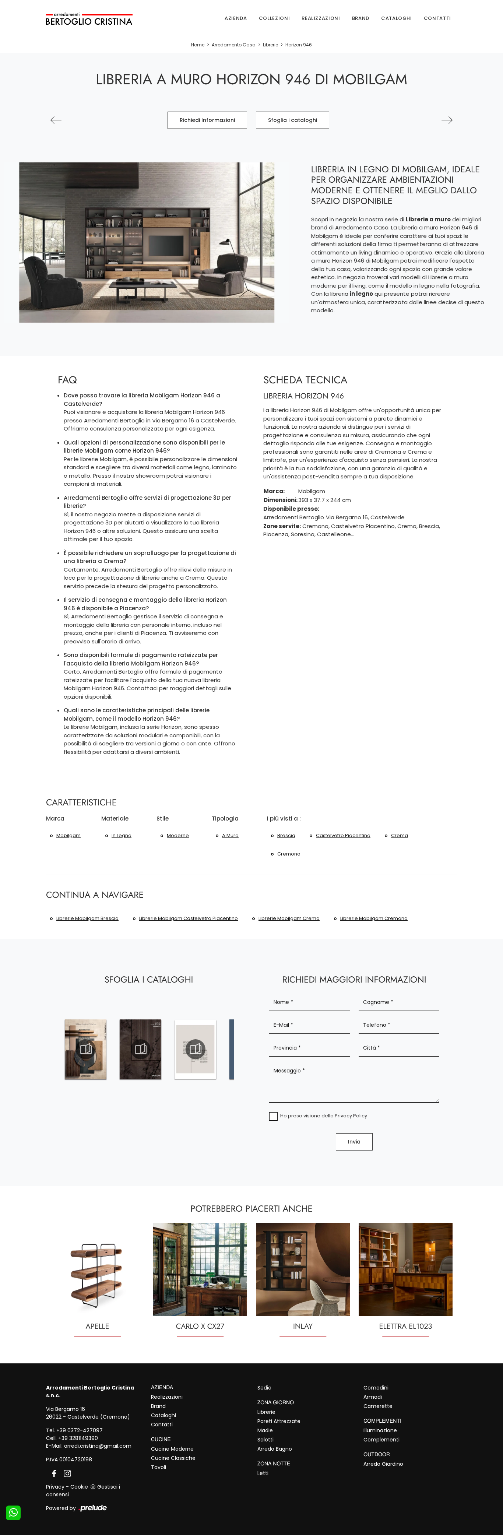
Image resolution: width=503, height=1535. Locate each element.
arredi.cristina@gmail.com (97, 1446)
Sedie (264, 1387)
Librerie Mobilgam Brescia (87, 918)
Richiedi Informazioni (207, 120)
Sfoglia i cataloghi (292, 120)
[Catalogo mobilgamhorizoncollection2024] (140, 1049)
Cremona (288, 853)
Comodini (375, 1387)
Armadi (372, 1397)
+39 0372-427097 (79, 1430)
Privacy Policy (351, 1115)
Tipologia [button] (225, 818)
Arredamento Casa (234, 45)
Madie (265, 1430)
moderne (178, 835)
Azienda (236, 18)
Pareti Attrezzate (278, 1421)
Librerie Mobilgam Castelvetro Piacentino (188, 918)
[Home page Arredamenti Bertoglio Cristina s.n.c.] (89, 18)
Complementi (381, 1439)
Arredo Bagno (274, 1449)
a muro (230, 835)
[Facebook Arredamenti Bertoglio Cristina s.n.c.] (52, 1473)
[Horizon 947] (447, 120)
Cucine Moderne (172, 1449)
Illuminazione (380, 1430)
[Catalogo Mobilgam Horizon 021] (86, 1049)
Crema (399, 835)
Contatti (437, 18)
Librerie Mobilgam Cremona (374, 918)
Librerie (270, 45)
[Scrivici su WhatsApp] (13, 1513)
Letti (262, 1473)
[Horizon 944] (55, 120)
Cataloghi (396, 18)
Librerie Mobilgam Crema (289, 918)
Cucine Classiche (173, 1458)
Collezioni (274, 18)
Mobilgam (68, 835)
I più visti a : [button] (284, 818)
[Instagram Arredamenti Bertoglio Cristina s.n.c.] (65, 1473)
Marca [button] (55, 818)
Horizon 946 (298, 45)
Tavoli (158, 1467)
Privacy (55, 1486)
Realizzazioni (321, 18)
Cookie (79, 1486)
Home (197, 45)
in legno (121, 835)
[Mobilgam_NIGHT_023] (195, 1049)
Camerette (378, 1406)
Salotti (265, 1439)
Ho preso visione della (323, 1115)
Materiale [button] (115, 818)
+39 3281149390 (78, 1438)
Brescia (286, 835)
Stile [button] (162, 818)
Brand (360, 18)
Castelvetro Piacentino (343, 835)
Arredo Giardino (383, 1464)
